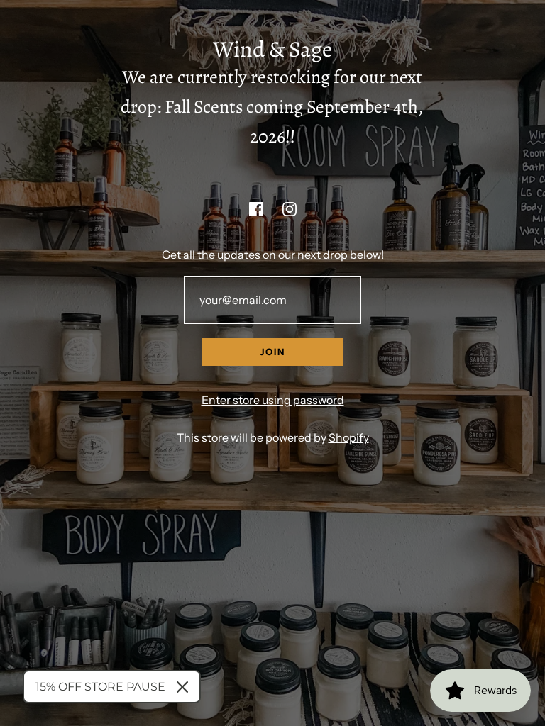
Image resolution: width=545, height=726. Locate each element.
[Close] (182, 687)
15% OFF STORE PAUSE (100, 686)
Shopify (349, 437)
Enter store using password (273, 400)
